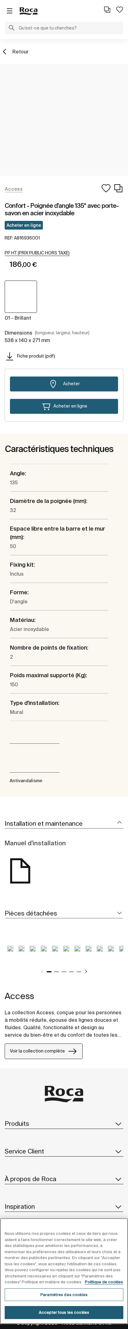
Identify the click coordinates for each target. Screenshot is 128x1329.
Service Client (24, 1151)
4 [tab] (71, 971)
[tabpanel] (10, 953)
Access (19, 996)
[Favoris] (119, 9)
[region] (64, 1271)
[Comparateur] (107, 9)
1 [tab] (49, 971)
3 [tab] (64, 971)
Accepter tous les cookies (64, 1312)
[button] (11, 28)
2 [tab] (56, 971)
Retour (20, 51)
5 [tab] (78, 971)
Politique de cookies (104, 1282)
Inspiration (20, 1206)
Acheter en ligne (24, 225)
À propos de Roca (30, 1178)
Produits (17, 1123)
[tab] (64, 824)
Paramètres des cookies (64, 1294)
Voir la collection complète (37, 1050)
